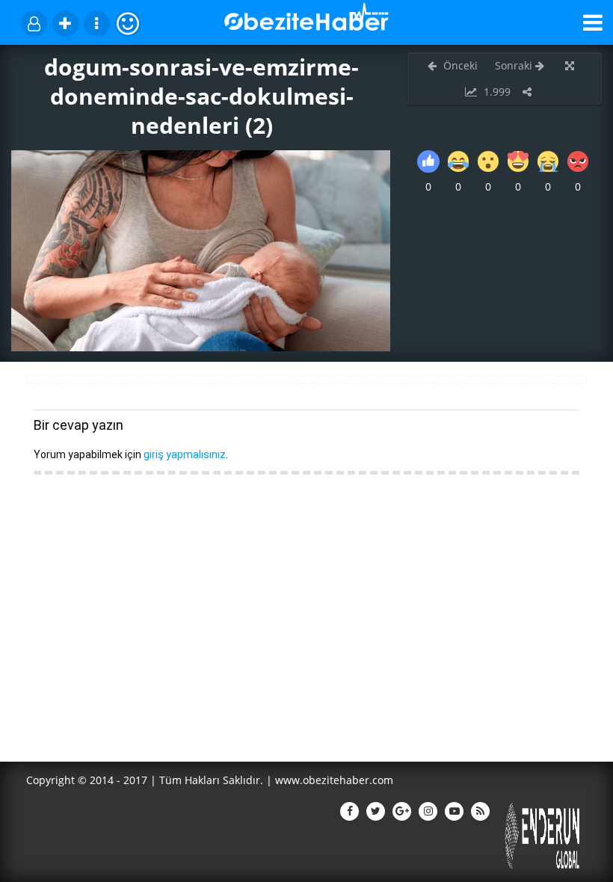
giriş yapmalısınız (185, 454)
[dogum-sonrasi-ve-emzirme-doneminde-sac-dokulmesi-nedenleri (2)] (200, 347)
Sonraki (515, 65)
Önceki (459, 65)
